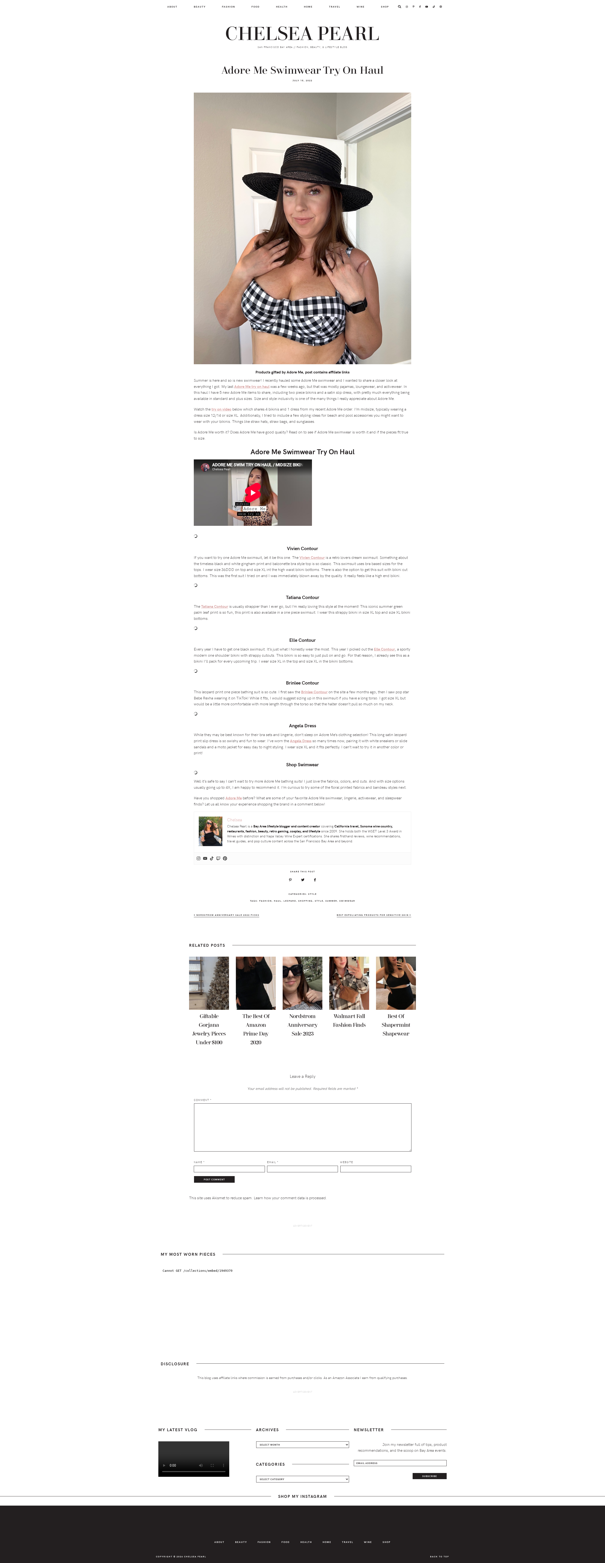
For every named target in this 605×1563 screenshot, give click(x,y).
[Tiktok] (212, 858)
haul (277, 900)
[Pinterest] (225, 858)
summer (331, 900)
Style (312, 893)
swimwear (347, 900)
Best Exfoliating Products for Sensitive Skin (373, 915)
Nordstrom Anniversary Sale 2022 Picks (227, 915)
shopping (305, 900)
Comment (203, 1100)
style (319, 900)
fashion (265, 900)
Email (272, 1162)
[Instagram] (198, 858)
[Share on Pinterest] (290, 880)
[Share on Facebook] (315, 880)
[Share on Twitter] (302, 880)
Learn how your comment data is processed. (290, 1197)
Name (199, 1162)
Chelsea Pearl (302, 34)
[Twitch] (218, 858)
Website (346, 1162)
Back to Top (439, 1556)
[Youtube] (205, 858)
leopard (290, 900)
